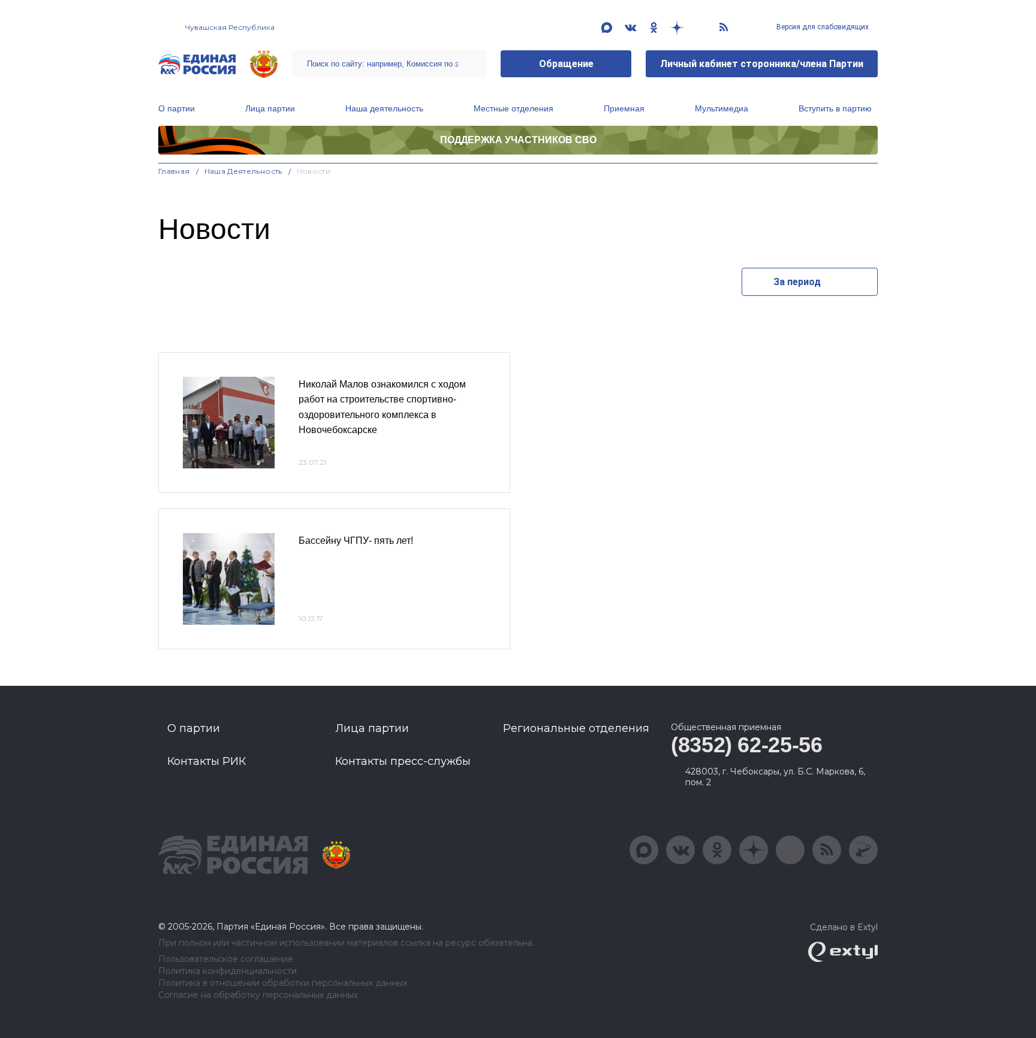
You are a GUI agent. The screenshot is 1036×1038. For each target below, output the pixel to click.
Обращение (566, 63)
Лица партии (270, 108)
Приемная (624, 108)
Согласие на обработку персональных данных (258, 995)
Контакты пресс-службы (403, 761)
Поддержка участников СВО (518, 140)
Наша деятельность (384, 108)
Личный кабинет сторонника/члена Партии (761, 63)
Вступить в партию (835, 108)
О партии (176, 108)
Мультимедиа (721, 108)
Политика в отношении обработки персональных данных (282, 983)
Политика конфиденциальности (227, 971)
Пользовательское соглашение (225, 959)
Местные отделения (513, 108)
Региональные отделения (576, 728)
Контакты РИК (206, 761)
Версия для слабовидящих (822, 27)
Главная (174, 171)
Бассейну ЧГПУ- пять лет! (356, 540)
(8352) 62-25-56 (747, 745)
